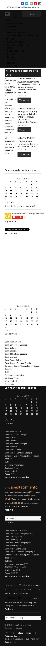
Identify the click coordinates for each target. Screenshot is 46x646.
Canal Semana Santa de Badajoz (18, 363)
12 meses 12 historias (24, 606)
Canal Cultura (10, 348)
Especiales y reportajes (16, 32)
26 (16, 196)
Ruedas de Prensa (12, 378)
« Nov (7, 202)
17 (6, 193)
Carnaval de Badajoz (15, 42)
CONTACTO (12, 66)
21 (27, 193)
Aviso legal (10, 633)
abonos (26, 503)
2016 (31, 492)
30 (37, 196)
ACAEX (15, 495)
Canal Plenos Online (13, 360)
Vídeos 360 (11, 30)
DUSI (7, 372)
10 (6, 190)
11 (11, 190)
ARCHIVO (11, 60)
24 (6, 196)
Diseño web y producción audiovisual (20, 639)
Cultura (10, 48)
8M (31, 498)
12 (16, 190)
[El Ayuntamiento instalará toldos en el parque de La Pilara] (10, 145)
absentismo (30, 495)
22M (14, 499)
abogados (8, 492)
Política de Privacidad (25, 633)
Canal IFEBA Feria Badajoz (16, 354)
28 (27, 196)
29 (32, 196)
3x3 (9, 488)
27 (21, 196)
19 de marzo (21, 495)
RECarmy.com (10, 642)
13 (21, 190)
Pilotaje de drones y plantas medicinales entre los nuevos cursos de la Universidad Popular (27, 116)
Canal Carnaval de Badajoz (16, 345)
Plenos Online (13, 27)
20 (21, 193)
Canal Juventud (11, 357)
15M (6, 488)
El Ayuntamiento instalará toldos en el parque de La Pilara (28, 144)
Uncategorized (11, 381)
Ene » (13, 202)
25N (12, 492)
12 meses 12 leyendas (21, 492)
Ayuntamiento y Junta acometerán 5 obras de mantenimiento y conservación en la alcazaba (29, 87)
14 (27, 190)
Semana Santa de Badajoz (18, 45)
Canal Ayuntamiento (26, 78)
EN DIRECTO (12, 63)
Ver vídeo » (24, 100)
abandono (17, 502)
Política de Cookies (12, 636)
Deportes (11, 54)
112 (28, 499)
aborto (9, 498)
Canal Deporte (11, 351)
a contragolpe (21, 499)
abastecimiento (24, 487)
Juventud (10, 57)
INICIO (17, 11)
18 (11, 193)
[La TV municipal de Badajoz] (15, 7)
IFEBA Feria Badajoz (15, 51)
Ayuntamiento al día (15, 23)
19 (16, 193)
